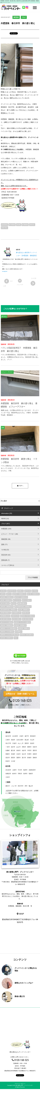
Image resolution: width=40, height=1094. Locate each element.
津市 (26, 786)
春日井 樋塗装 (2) (24, 628)
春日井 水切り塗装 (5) (27, 634)
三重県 (8, 782)
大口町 (13, 761)
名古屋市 (15, 736)
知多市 (24, 750)
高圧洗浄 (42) (5, 555)
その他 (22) (5, 550)
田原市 (8, 761)
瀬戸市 (27, 736)
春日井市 (8, 736)
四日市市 (20, 786)
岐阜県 (8, 766)
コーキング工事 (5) (7, 565)
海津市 (25, 773)
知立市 (24, 754)
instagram (4, 271)
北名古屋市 (19, 740)
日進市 (14, 743)
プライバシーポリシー (20, 1083)
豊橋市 (35, 757)
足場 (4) (4, 590)
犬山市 (32, 740)
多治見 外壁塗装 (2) (7, 637)
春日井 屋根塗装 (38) (7, 606)
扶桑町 (8, 750)
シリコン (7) (17, 600)
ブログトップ (8, 508)
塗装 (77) (4, 544)
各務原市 (8, 773)
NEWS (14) (5, 518)
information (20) (6, 513)
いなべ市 (14, 786)
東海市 (18, 750)
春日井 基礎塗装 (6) (7, 625)
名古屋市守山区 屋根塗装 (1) (9, 609)
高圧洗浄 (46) (12, 590)
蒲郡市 (18, 757)
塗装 (19, 224)
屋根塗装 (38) (5, 539)
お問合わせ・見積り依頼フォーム (20, 694)
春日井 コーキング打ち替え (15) (10, 634)
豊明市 (27, 743)
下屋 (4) (35, 590)
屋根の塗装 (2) (22, 603)
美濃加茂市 (32, 770)
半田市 (29, 750)
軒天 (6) (28, 590)
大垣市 (8, 777)
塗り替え (5, 227)
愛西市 (29, 747)
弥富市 (35, 747)
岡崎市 (8, 754)
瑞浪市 (25, 770)
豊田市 (35, 750)
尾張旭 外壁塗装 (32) (7, 597)
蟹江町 (13, 750)
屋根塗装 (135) (5, 616)
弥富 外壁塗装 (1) (6, 600)
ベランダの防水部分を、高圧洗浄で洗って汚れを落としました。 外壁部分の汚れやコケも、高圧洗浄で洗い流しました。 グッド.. (20, 357)
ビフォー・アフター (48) (9, 534)
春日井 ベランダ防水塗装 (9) (9, 628)
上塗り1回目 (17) (6, 619)
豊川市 (24, 757)
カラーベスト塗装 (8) (7, 622)
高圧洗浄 (16, 17)
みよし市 (20, 743)
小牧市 (21, 736)
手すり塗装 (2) (5, 603)
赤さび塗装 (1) (17, 619)
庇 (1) (9, 594)
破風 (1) (21, 590)
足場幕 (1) (19, 631)
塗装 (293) (26, 612)
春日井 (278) (16, 616)
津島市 (24, 747)
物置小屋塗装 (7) (6, 612)
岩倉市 (13, 740)
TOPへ (21, 486)
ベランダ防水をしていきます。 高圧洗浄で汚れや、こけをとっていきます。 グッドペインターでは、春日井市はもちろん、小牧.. (20, 468)
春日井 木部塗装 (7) (21, 625)
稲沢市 (13, 747)
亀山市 (31, 786)
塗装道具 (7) (5, 560)
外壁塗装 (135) (6, 529)
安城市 (13, 754)
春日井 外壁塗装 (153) (20, 594)
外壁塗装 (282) (17, 612)
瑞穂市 (31, 773)
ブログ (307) (5, 523)
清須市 (32, 743)
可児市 (20, 770)
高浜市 (8, 757)
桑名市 (8, 786)
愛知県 (8, 732)
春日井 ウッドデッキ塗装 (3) (23, 622)
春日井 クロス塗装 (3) (7, 631)
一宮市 (8, 747)
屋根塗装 (26, 224)
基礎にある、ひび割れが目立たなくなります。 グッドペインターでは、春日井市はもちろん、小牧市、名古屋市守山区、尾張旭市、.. (20, 412)
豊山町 (27, 740)
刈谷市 (18, 754)
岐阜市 (14, 773)
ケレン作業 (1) (27, 600)
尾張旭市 (33, 736)
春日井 (32, 224)
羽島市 (20, 773)
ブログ (24, 17)
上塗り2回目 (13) (28, 619)
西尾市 (13, 757)
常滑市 (29, 754)
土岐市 (14, 770)
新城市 (29, 757)
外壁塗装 (13, 224)
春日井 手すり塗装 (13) (28, 616)
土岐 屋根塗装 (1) (24, 609)
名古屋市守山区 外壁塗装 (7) (23, 606)
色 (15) (14, 603)
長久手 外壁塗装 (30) (21, 597)
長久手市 (8, 743)
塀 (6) (3, 594)
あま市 (18, 747)
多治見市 (8, 770)
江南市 (8, 740)
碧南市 (35, 754)
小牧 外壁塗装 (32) (34, 594)
